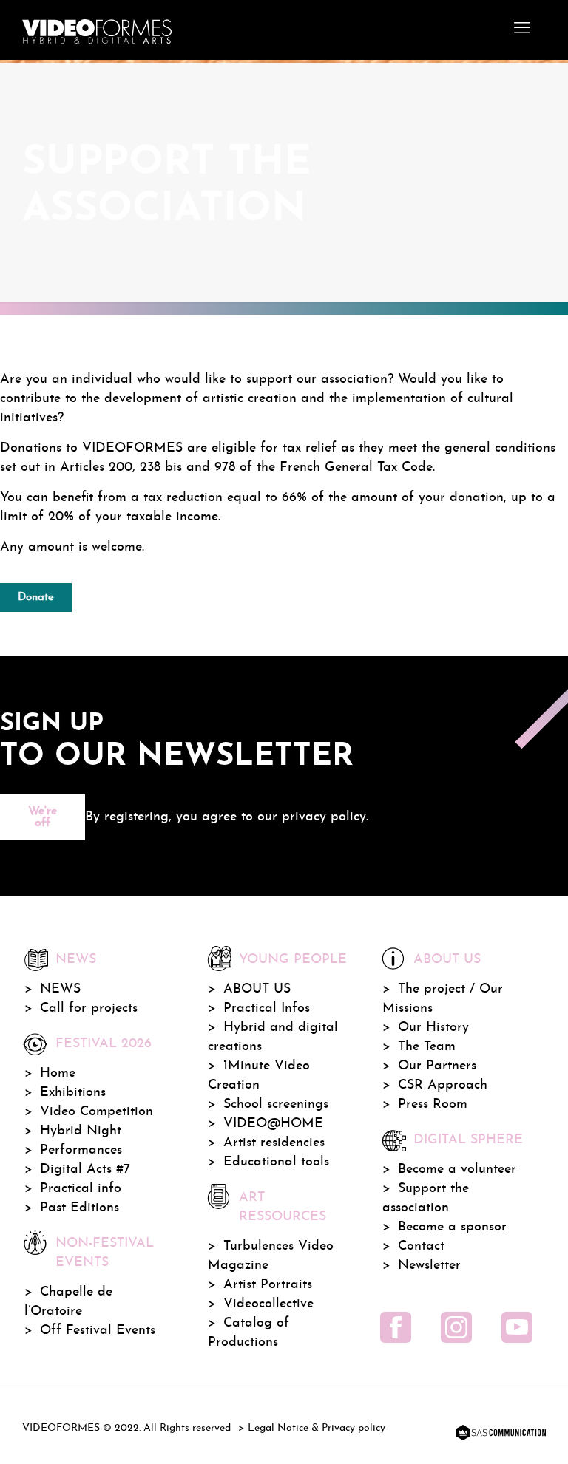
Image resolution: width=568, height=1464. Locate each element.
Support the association (425, 1198)
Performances (81, 1150)
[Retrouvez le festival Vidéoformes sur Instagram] (456, 1327)
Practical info (80, 1189)
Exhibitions (73, 1093)
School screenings (275, 1104)
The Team (427, 1047)
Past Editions (79, 1208)
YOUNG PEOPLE (293, 960)
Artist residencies (274, 1143)
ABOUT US (257, 989)
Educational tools (276, 1162)
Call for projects (89, 1008)
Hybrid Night (80, 1131)
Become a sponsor (452, 1227)
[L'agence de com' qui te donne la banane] (499, 1433)
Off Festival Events (97, 1331)
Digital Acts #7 (85, 1169)
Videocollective (268, 1304)
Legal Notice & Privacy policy (316, 1428)
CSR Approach (442, 1085)
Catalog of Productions (248, 1332)
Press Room (432, 1104)
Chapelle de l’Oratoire (68, 1301)
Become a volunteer (457, 1169)
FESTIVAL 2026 (103, 1044)
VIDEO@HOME (273, 1124)
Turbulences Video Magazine (271, 1256)
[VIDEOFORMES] (97, 29)
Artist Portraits (267, 1285)
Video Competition (96, 1112)
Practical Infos (266, 1008)
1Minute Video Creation (259, 1075)
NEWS (60, 989)
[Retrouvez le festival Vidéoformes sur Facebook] (395, 1327)
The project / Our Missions (442, 998)
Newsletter (429, 1266)
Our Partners (437, 1066)
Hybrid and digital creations (273, 1037)
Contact (421, 1246)
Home (57, 1073)
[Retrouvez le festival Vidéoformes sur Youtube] (516, 1327)
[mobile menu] (522, 29)
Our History (433, 1028)
